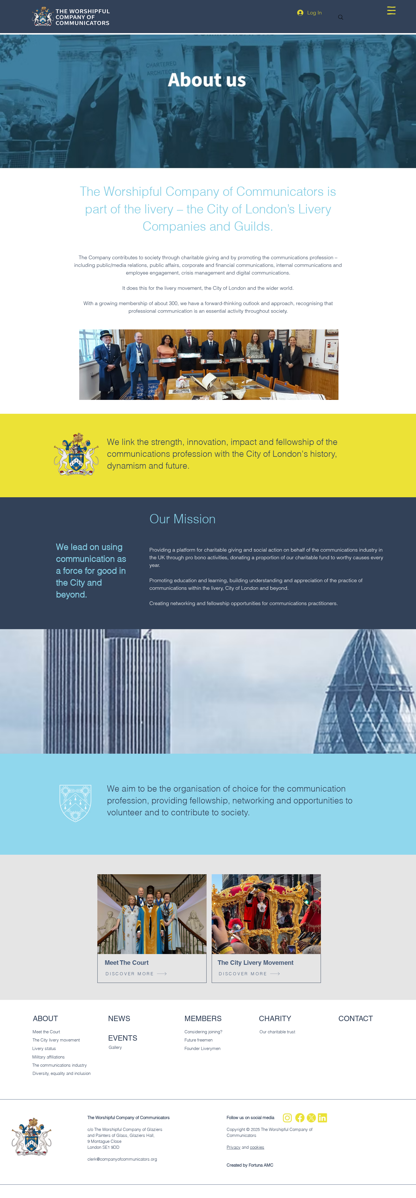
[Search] (341, 17)
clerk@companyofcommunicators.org (122, 1159)
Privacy (234, 1147)
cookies (257, 1147)
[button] (391, 10)
